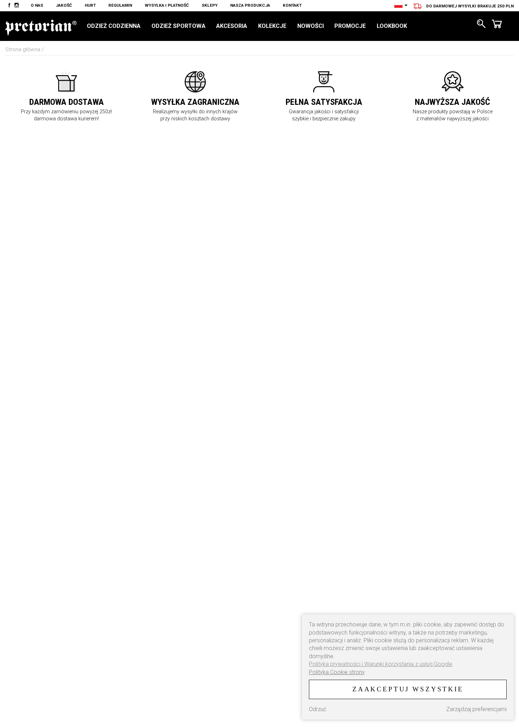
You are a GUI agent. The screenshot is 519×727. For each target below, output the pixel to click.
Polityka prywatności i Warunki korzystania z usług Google (380, 664)
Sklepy (209, 5)
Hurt (90, 5)
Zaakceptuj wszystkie (408, 689)
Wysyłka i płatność (167, 5)
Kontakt (292, 5)
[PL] (398, 5)
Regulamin (120, 5)
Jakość (64, 5)
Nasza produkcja (250, 5)
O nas (37, 5)
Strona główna (22, 49)
